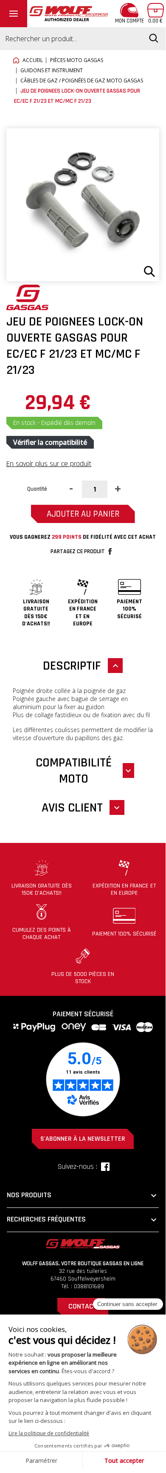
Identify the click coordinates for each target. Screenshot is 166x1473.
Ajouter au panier (83, 514)
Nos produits (83, 1195)
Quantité (37, 489)
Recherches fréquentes (83, 1220)
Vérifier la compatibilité (50, 442)
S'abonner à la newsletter (82, 1138)
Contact (82, 1306)
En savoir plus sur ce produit (48, 464)
